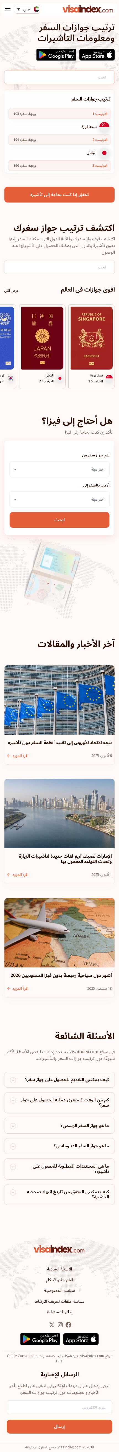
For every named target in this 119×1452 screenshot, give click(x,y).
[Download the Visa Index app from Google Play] (56, 55)
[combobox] (59, 469)
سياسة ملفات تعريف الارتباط (59, 1301)
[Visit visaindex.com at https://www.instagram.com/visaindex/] (60, 1325)
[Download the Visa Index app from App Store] (97, 55)
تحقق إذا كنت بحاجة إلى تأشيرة (59, 194)
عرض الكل (11, 290)
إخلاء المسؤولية (60, 1311)
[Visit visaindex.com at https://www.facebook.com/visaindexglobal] (67, 1325)
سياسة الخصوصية (59, 1290)
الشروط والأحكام (59, 1279)
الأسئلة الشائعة (59, 1269)
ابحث (59, 520)
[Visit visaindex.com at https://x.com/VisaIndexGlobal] (52, 1325)
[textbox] (59, 469)
